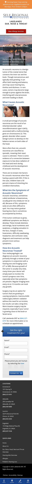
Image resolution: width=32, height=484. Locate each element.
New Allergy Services (16, 31)
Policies (5, 475)
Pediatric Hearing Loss (10, 462)
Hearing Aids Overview (10, 455)
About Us (6, 446)
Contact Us (14, 373)
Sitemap (20, 475)
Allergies (5, 458)
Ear (22, 62)
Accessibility (12, 475)
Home (5, 59)
